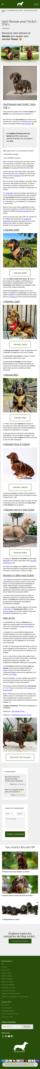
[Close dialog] (38, 523)
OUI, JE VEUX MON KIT (30, 542)
